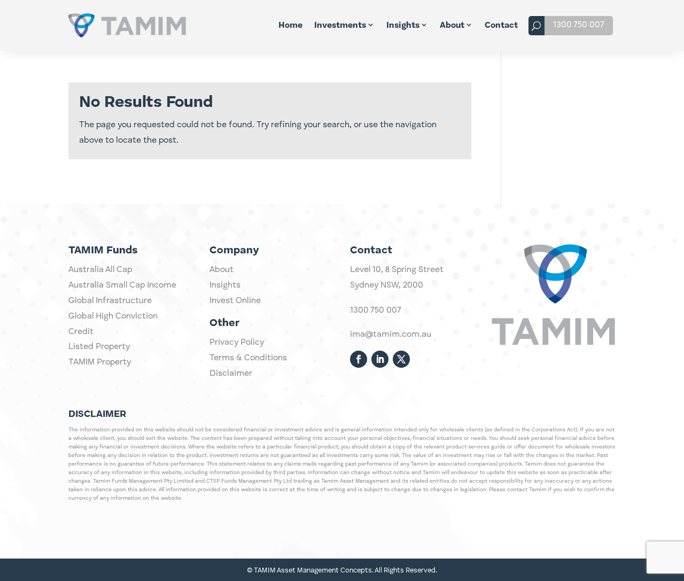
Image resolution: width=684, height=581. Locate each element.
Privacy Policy (236, 342)
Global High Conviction (113, 316)
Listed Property (99, 347)
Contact (501, 25)
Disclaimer (230, 373)
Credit (81, 332)
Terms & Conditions (248, 358)
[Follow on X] (401, 359)
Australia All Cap (100, 270)
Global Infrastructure (110, 301)
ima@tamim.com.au (390, 334)
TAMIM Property (99, 362)
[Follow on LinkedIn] (379, 359)
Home (290, 25)
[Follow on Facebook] (358, 359)
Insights (402, 25)
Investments (340, 25)
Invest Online (235, 301)
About (452, 25)
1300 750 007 (578, 25)
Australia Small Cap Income (122, 285)
